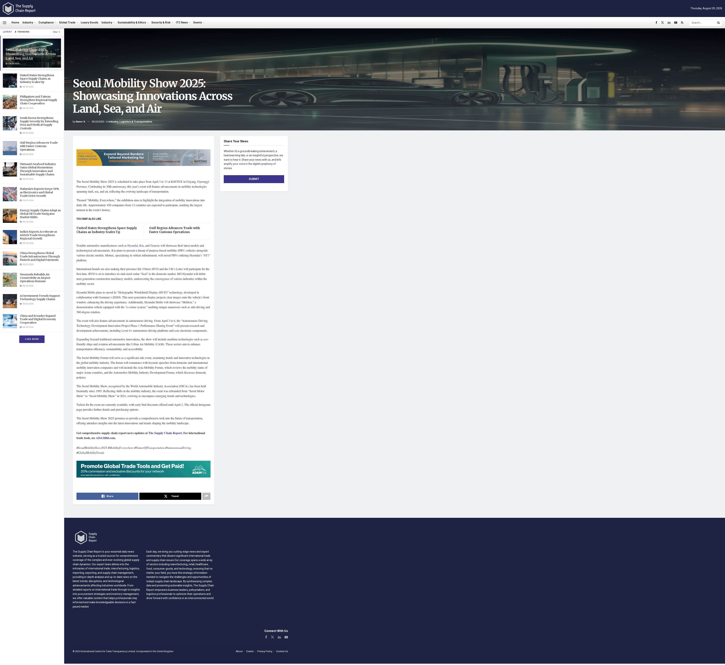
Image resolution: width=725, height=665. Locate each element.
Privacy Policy (264, 651)
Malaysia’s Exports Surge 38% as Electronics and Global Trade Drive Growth (39, 192)
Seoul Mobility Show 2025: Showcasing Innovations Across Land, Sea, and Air (31, 54)
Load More (32, 339)
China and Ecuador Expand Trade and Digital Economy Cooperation (38, 319)
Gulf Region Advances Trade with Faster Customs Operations (39, 146)
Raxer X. (81, 121)
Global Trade (67, 23)
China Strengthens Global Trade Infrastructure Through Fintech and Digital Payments (40, 256)
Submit (254, 179)
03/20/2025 (98, 121)
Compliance (46, 23)
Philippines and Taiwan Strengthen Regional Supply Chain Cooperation (38, 100)
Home (15, 23)
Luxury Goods (89, 23)
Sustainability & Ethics (132, 23)
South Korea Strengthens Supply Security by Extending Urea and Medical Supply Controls (39, 123)
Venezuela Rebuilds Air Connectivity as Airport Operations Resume (35, 278)
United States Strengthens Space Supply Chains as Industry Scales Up (37, 79)
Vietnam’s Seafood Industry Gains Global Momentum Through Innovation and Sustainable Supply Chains (38, 169)
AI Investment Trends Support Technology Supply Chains (40, 297)
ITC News (182, 23)
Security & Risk (160, 23)
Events (197, 23)
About (239, 651)
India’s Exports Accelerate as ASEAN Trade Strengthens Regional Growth (38, 235)
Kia (141, 245)
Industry (27, 23)
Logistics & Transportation (136, 121)
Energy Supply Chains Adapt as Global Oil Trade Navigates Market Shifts (40, 214)
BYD (155, 269)
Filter (55, 32)
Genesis (155, 245)
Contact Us (282, 651)
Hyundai (132, 245)
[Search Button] (718, 22)
